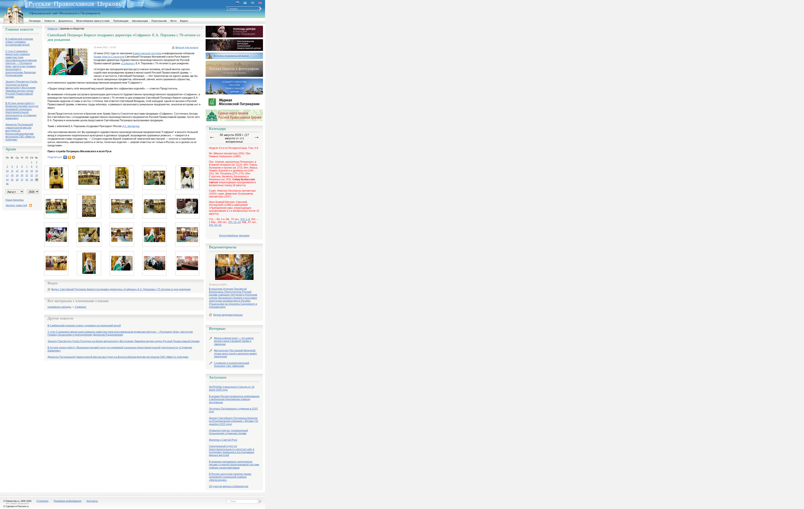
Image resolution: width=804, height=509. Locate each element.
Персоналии (159, 20)
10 (7, 171)
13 (22, 171)
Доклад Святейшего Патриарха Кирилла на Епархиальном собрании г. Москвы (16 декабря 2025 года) (233, 421)
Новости (49, 20)
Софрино (80, 307)
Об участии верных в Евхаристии (228, 486)
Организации (140, 20)
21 (27, 175)
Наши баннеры (14, 199)
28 (27, 179)
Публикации (120, 20)
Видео (184, 20)
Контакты (92, 501)
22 (31, 175)
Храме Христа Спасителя (109, 56)
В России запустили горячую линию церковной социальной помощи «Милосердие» (230, 477)
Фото (173, 20)
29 (31, 179)
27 (22, 179)
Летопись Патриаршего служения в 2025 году (233, 410)
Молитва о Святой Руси (223, 439)
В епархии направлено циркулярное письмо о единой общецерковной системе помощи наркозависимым (234, 464)
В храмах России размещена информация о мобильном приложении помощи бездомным (234, 399)
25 (12, 179)
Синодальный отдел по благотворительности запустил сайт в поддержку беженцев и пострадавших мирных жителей (231, 451)
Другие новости (60, 318)
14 (27, 171)
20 (22, 175)
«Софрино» (128, 63)
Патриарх (35, 20)
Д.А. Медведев (130, 126)
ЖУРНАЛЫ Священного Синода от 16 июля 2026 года (231, 388)
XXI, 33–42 (215, 225)
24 (7, 179)
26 (17, 179)
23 (36, 175)
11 (12, 171)
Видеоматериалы (222, 247)
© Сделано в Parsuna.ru (16, 506)
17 (7, 175)
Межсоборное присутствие (93, 20)
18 (12, 175)
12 (17, 171)
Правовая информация (67, 501)
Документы (65, 20)
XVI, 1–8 (245, 219)
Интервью (217, 328)
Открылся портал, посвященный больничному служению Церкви (228, 432)
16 (36, 171)
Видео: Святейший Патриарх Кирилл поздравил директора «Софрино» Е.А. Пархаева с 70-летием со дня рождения (121, 289)
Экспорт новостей (16, 205)
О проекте (42, 501)
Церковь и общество (72, 28)
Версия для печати (186, 47)
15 (31, 171)
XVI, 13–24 (234, 222)
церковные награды (59, 307)
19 (17, 175)
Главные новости (19, 29)
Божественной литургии (147, 53)
